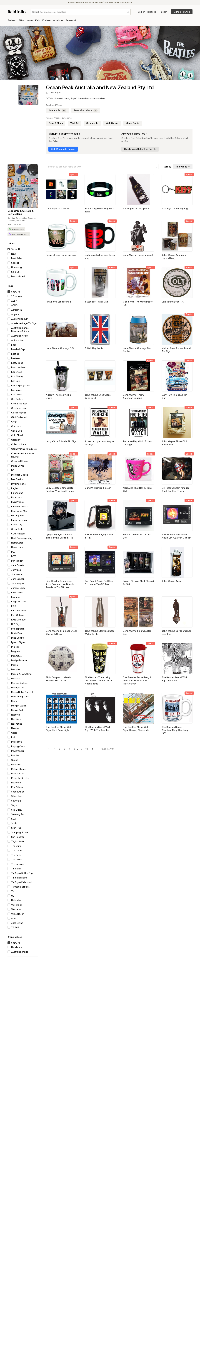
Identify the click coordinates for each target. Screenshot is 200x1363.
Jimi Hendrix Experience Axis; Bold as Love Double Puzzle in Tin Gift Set (60, 584)
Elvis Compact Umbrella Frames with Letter (58, 679)
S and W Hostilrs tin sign (98, 488)
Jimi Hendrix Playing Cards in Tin (99, 536)
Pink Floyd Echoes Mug (58, 301)
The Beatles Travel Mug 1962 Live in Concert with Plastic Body (98, 680)
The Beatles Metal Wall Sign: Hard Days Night (58, 728)
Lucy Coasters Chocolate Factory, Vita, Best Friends (60, 489)
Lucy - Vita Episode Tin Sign (61, 441)
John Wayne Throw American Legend (133, 396)
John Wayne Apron (172, 581)
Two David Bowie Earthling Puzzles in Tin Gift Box (99, 583)
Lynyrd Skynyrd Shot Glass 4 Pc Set (138, 583)
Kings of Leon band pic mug (61, 255)
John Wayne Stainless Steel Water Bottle (100, 632)
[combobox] (32, 12)
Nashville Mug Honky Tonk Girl (137, 489)
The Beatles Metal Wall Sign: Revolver (174, 679)
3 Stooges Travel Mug (96, 301)
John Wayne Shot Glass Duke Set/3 (98, 396)
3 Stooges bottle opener (136, 208)
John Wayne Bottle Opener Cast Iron (176, 632)
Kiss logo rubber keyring (175, 208)
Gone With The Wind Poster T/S (138, 303)
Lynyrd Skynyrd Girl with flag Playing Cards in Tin (59, 536)
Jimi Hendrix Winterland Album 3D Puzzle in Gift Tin (176, 536)
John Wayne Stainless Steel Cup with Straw (61, 632)
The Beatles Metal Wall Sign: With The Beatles (97, 728)
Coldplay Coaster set (57, 208)
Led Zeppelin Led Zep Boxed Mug (100, 256)
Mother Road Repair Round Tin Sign (176, 350)
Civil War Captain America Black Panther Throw (176, 489)
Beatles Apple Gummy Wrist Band (100, 210)
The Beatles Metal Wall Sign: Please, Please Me (136, 728)
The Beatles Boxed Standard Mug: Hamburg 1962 (175, 730)
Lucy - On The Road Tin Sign (174, 396)
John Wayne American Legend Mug (174, 256)
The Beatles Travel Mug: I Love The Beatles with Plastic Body (137, 680)
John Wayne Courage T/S (60, 348)
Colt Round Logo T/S (173, 301)
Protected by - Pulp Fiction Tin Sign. (137, 443)
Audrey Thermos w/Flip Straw (58, 396)
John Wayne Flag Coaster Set (137, 632)
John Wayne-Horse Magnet (138, 255)
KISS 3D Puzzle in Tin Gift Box (137, 536)
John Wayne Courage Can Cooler (137, 350)
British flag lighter (94, 348)
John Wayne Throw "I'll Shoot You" (174, 443)
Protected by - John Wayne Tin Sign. (99, 443)
